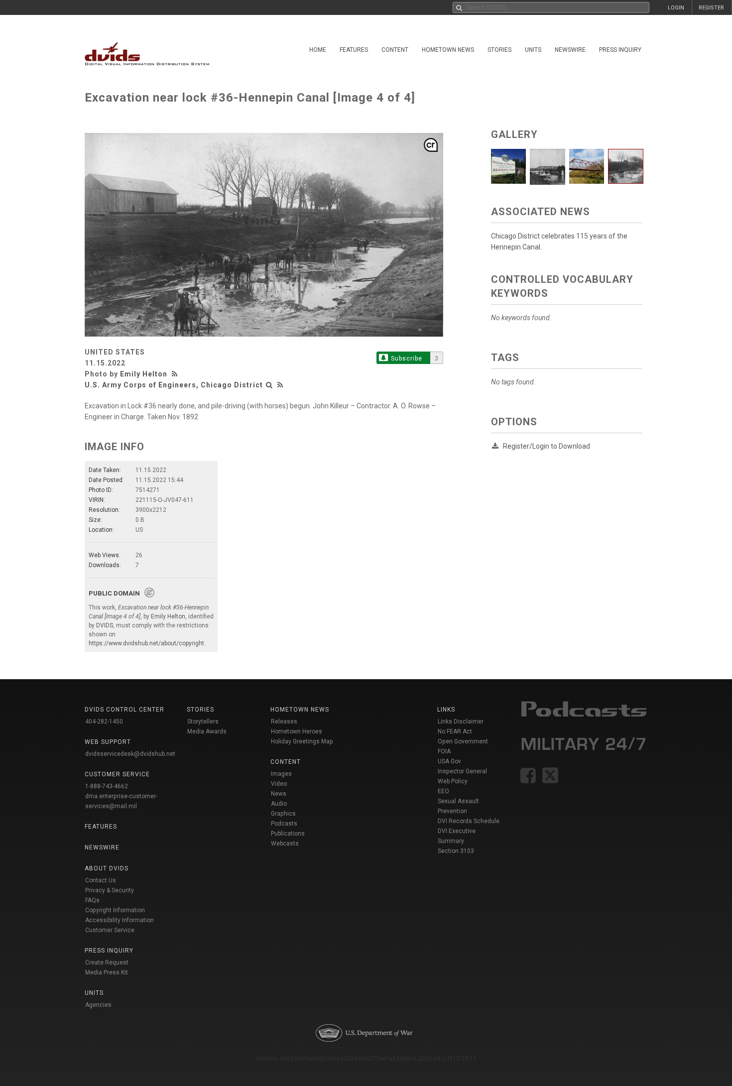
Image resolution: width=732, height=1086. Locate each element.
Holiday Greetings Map (302, 741)
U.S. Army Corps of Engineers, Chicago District (174, 385)
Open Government (463, 741)
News (278, 793)
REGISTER (711, 7)
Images (281, 773)
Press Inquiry (620, 49)
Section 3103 (456, 850)
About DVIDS (106, 868)
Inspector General (462, 771)
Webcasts (285, 843)
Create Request (106, 962)
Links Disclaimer (461, 721)
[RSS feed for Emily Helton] (175, 374)
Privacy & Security (109, 890)
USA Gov (449, 761)
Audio (279, 803)
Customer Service (109, 930)
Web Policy (453, 781)
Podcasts (284, 823)
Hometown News (448, 49)
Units (533, 49)
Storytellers (203, 721)
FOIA (444, 751)
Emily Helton (143, 374)
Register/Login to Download (546, 446)
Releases (284, 721)
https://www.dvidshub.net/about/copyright (146, 643)
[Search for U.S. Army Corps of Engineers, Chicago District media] (269, 385)
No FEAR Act (455, 731)
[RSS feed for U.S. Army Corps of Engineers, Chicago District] (280, 385)
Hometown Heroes (296, 731)
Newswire (570, 49)
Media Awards (207, 731)
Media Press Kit (106, 972)
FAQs (92, 900)
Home (317, 49)
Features (354, 49)
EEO (443, 791)
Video (279, 783)
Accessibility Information (119, 920)
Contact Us (100, 880)
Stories (499, 49)
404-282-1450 (104, 721)
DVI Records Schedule (468, 821)
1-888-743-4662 (106, 786)
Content (394, 49)
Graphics (283, 813)
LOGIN (676, 7)
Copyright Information (115, 910)
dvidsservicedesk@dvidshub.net (130, 753)
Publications (288, 833)
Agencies (98, 1004)
